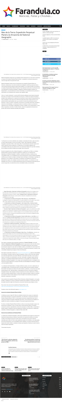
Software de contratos (5, 399)
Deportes (33, 26)
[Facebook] (2, 44)
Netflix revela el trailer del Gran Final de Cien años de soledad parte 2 (34, 369)
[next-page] (39, 357)
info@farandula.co (9, 389)
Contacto (39, 26)
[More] (8, 44)
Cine (43, 388)
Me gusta (58, 58)
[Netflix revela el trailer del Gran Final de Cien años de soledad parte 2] (34, 363)
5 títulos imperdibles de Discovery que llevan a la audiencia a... (33, 379)
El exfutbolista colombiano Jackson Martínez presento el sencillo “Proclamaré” (50, 75)
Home (3, 26)
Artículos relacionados (6, 356)
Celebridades (15, 26)
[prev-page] (38, 357)
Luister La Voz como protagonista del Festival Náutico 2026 (51, 43)
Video (44, 386)
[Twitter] (5, 44)
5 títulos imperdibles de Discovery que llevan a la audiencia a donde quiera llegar (7, 369)
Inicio (2, 28)
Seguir (59, 61)
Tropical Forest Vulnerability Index (23, 252)
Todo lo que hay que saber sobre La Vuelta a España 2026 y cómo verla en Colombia (21, 369)
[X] (7, 391)
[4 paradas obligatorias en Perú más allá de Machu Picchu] (25, 386)
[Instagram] (5, 391)
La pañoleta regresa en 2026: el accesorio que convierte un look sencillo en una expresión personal (51, 39)
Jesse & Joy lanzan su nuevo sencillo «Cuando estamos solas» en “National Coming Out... (51, 69)
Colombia (44, 377)
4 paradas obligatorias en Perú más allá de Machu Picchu (51, 35)
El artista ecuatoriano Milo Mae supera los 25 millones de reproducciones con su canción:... (51, 82)
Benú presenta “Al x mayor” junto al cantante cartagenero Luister (50, 88)
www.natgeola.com (22, 289)
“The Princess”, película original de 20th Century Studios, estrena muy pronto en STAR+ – (9, 341)
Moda (28, 26)
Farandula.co (47, 55)
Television (22, 26)
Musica (8, 26)
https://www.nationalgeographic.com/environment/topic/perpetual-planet (15, 286)
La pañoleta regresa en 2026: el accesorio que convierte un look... (34, 391)
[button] (60, 26)
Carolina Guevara (5, 39)
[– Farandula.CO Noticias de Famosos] (31, 12)
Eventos (44, 381)
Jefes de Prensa (47, 26)
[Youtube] (9, 353)
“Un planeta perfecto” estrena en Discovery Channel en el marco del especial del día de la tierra (32, 341)
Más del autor (14, 356)
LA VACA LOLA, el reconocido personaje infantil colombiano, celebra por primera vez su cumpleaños (51, 47)
